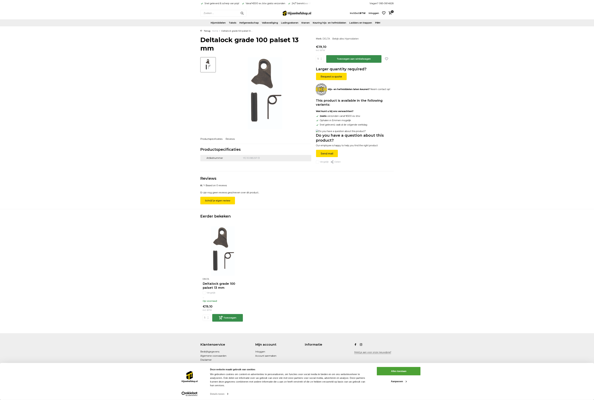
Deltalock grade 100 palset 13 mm (219, 286)
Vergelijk (324, 161)
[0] (389, 13)
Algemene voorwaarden (213, 355)
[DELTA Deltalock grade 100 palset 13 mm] (223, 251)
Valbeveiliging (270, 22)
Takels (232, 22)
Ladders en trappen (360, 22)
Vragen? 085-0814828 (382, 3)
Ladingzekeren (289, 22)
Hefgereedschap (249, 22)
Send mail (327, 153)
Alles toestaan (398, 371)
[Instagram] (361, 345)
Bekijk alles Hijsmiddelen (345, 38)
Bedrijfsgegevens (209, 351)
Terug (206, 31)
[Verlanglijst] (383, 13)
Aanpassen (397, 381)
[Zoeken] (242, 13)
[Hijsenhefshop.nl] (297, 13)
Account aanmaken (265, 355)
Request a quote (331, 76)
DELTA (326, 38)
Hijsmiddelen (218, 22)
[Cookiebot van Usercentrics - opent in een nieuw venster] (189, 394)
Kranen (305, 22)
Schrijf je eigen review (217, 200)
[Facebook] (355, 345)
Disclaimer (206, 359)
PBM (377, 22)
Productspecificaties (211, 139)
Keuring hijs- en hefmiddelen (329, 22)
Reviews (230, 139)
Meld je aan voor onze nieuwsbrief (372, 352)
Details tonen (217, 394)
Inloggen (260, 351)
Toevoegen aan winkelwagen (354, 58)
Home (215, 31)
